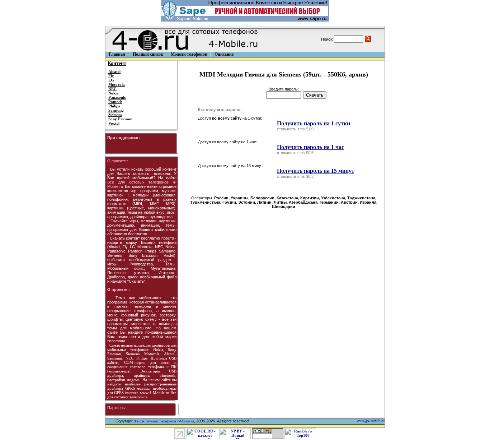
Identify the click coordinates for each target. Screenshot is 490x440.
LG (111, 80)
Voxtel (113, 123)
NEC (112, 89)
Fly (111, 76)
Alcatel (114, 71)
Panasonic (117, 97)
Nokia (113, 93)
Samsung (116, 110)
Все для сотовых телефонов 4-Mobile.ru (163, 421)
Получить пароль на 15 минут (315, 171)
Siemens (115, 114)
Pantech (115, 101)
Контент (117, 63)
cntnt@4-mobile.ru (371, 421)
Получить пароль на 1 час (310, 147)
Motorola (116, 84)
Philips (114, 106)
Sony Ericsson (120, 119)
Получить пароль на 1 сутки (313, 123)
